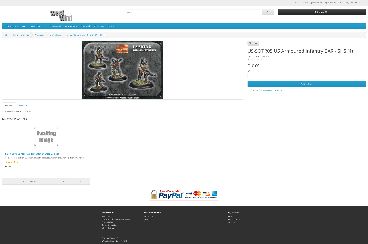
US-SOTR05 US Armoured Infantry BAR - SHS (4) (86, 35)
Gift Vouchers (12, 26)
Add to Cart (306, 83)
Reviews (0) (23, 105)
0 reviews (265, 90)
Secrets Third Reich (38, 26)
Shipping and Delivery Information (116, 219)
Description (9, 105)
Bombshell (85, 26)
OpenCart (116, 238)
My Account (233, 216)
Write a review (276, 90)
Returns (147, 219)
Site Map (147, 222)
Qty (249, 71)
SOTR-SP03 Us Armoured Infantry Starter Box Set (32, 153)
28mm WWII (99, 26)
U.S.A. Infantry (55, 35)
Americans (39, 35)
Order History (234, 219)
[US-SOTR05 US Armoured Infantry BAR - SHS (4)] (122, 70)
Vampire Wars (71, 26)
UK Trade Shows (108, 228)
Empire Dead (55, 26)
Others (111, 26)
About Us (106, 216)
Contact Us (148, 216)
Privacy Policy (107, 222)
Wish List (231, 222)
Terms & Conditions (110, 225)
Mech (24, 26)
